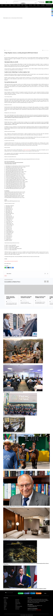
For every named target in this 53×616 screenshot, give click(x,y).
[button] (21, 593)
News (5, 275)
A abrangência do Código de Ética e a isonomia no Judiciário (13, 506)
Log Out (26, 6)
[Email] (52, 14)
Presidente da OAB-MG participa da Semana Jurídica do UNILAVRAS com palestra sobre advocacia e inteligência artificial (24, 588)
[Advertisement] (26, 13)
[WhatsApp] (52, 8)
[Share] (52, 15)
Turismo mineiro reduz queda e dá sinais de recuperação (13, 363)
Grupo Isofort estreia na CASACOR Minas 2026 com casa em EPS (14, 539)
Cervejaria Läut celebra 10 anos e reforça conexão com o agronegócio (15, 469)
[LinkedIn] (52, 12)
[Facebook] (52, 10)
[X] (52, 11)
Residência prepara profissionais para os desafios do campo (14, 416)
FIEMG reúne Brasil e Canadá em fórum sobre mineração (13, 391)
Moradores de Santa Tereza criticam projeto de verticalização (14, 432)
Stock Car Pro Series (26, 149)
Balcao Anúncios (9, 273)
